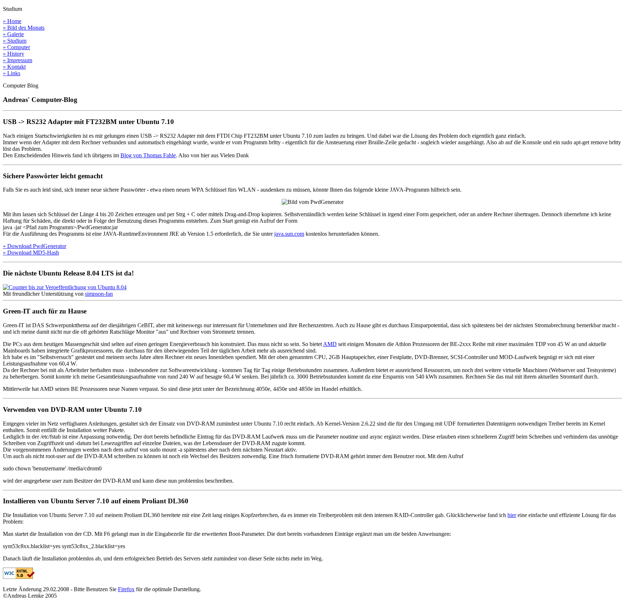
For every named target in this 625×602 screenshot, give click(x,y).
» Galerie (13, 34)
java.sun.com (289, 234)
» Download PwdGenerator (34, 246)
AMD (330, 344)
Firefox (126, 589)
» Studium (14, 41)
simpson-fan (99, 294)
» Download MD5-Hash (31, 252)
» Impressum (17, 60)
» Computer (16, 47)
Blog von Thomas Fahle (148, 155)
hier (511, 515)
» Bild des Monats (23, 28)
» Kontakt (14, 67)
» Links (11, 73)
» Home (12, 21)
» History (13, 54)
